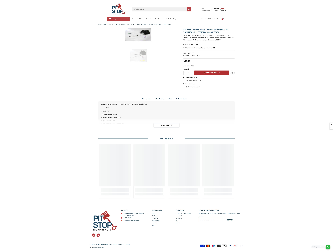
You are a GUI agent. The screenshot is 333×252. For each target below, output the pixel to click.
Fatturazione (181, 99)
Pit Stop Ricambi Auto (105, 24)
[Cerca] (161, 9)
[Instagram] (98, 235)
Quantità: (186, 69)
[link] (115, 191)
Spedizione (160, 99)
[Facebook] (93, 235)
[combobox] (159, 9)
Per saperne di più (166, 125)
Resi (170, 99)
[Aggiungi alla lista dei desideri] (232, 73)
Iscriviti (230, 220)
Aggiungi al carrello (212, 73)
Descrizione (146, 99)
